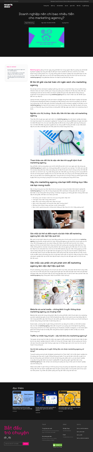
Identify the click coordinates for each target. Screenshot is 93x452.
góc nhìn (72, 5)
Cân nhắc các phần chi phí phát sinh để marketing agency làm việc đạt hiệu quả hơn (16, 77)
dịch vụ (53, 5)
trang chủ (46, 5)
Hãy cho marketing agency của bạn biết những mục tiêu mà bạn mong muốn (16, 73)
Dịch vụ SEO (79, 435)
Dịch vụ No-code (80, 431)
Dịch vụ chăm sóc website (83, 438)
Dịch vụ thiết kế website (82, 428)
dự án (66, 5)
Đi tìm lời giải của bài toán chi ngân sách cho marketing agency (16, 70)
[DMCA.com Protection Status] (57, 445)
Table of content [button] (11, 66)
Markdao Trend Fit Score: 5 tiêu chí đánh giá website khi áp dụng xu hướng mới (70, 1)
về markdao (60, 5)
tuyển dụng (85, 5)
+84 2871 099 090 (67, 430)
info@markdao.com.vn (68, 437)
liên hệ (78, 5)
